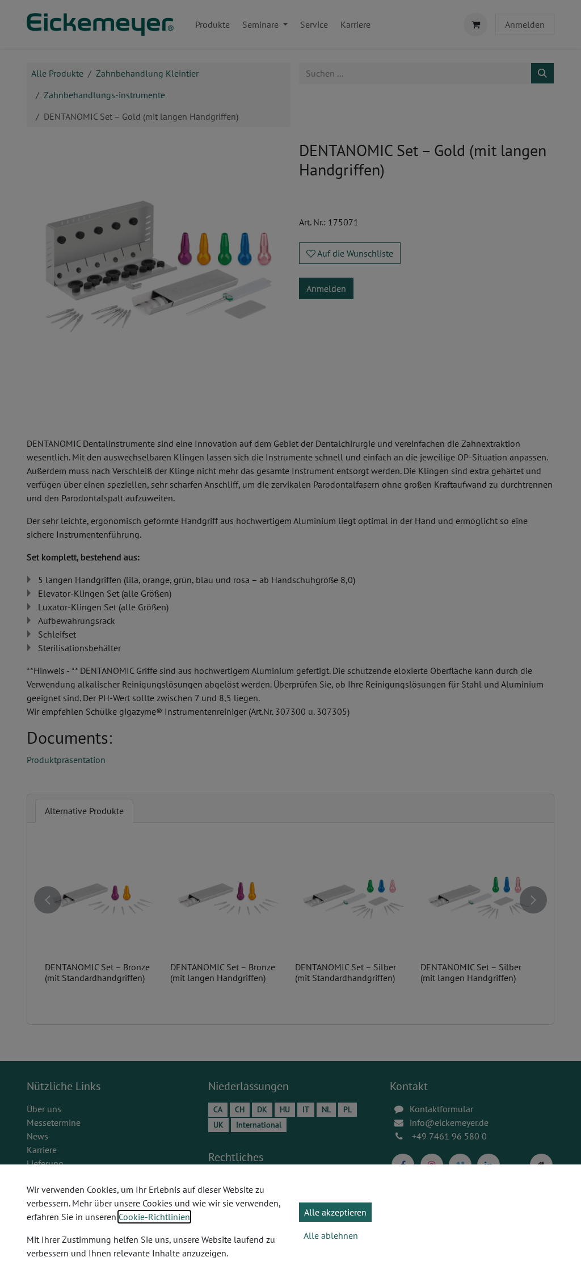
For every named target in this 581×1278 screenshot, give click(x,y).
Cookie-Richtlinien (154, 1216)
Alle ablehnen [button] (331, 1235)
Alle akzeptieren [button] (335, 1212)
